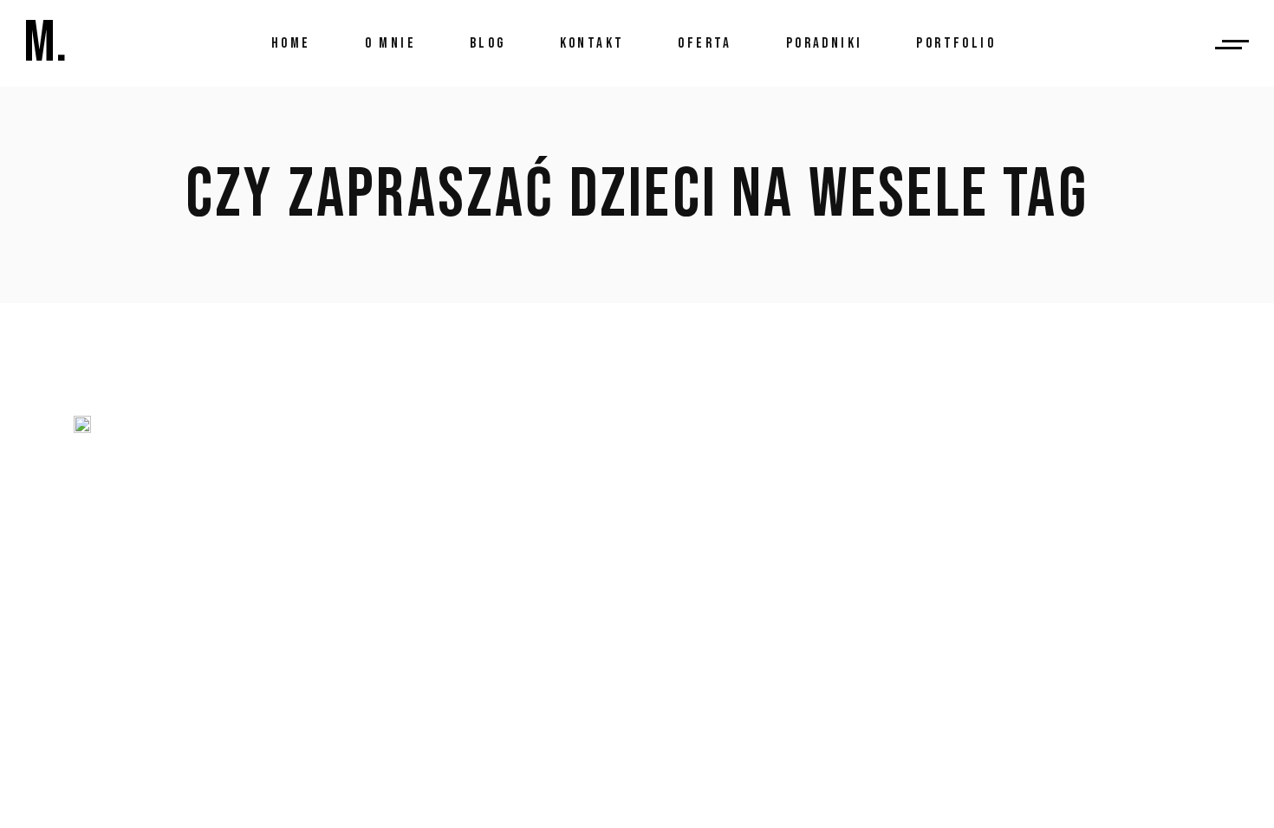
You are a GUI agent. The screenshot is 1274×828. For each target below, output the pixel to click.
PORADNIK (217, 560)
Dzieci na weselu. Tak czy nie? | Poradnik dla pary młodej (583, 492)
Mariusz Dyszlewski (343, 560)
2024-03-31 (133, 560)
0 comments (283, 643)
